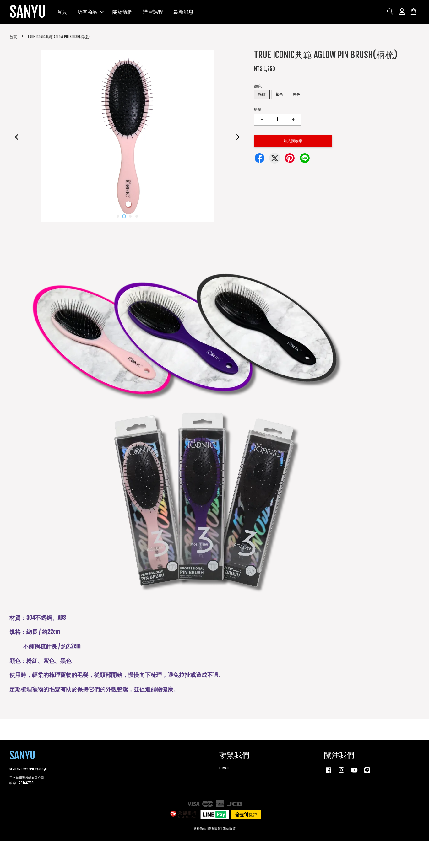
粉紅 (262, 94)
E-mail (224, 768)
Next (236, 137)
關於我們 (122, 12)
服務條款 (199, 829)
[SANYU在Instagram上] (341, 773)
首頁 (62, 12)
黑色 (296, 94)
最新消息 (183, 12)
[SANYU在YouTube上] (354, 773)
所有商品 (87, 12)
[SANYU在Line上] (367, 773)
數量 (258, 109)
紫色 (279, 94)
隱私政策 (214, 829)
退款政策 (229, 829)
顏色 (258, 86)
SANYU (27, 12)
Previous (18, 137)
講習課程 (153, 12)
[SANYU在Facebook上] (328, 773)
